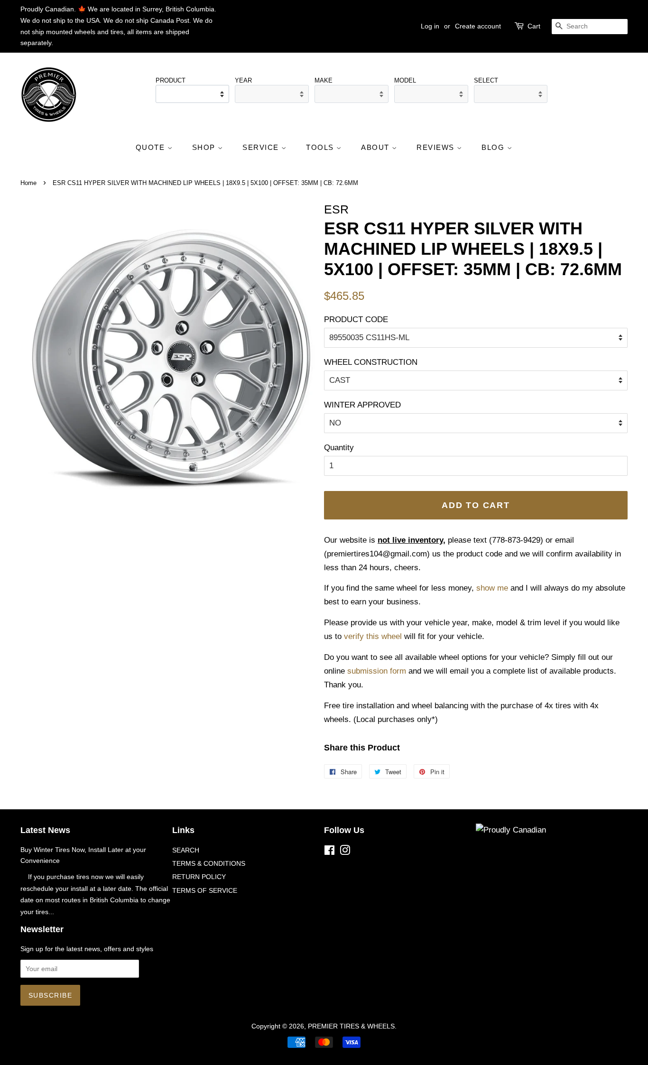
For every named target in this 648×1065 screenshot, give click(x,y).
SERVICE (261, 147)
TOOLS (321, 147)
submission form (376, 671)
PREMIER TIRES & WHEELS (351, 1026)
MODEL (405, 80)
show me (492, 588)
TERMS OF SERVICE (204, 890)
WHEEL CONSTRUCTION (370, 362)
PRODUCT (170, 80)
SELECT (486, 80)
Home (28, 182)
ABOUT (376, 147)
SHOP (205, 147)
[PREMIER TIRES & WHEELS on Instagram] (345, 852)
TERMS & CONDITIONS (208, 863)
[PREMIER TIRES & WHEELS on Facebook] (329, 852)
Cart (534, 26)
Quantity (339, 447)
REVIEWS (437, 147)
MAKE (324, 80)
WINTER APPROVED (362, 404)
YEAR (243, 80)
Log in (430, 26)
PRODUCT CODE (356, 319)
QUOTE (151, 147)
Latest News (45, 830)
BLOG (494, 147)
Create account (478, 26)
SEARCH (185, 850)
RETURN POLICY (199, 876)
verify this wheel (373, 636)
